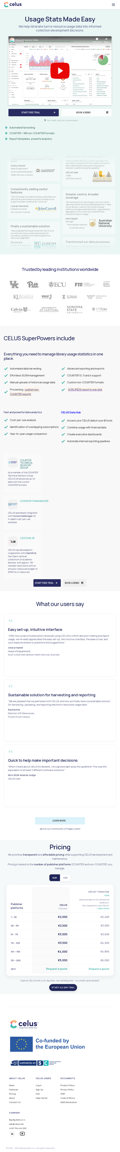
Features (13, 1090)
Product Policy (67, 1085)
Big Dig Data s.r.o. (17, 1120)
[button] (113, 4)
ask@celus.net (16, 1124)
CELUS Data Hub (71, 412)
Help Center (42, 1098)
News (11, 1085)
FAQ (38, 1094)
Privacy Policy (67, 1090)
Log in (39, 1085)
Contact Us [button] (14, 1102)
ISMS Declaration (68, 1102)
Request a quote (56, 969)
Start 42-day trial (63, 987)
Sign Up (39, 1090)
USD (65, 877)
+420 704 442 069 (17, 1128)
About (12, 1098)
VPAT (62, 1094)
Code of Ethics (67, 1098)
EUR (54, 877)
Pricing (12, 1094)
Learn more (103, 908)
